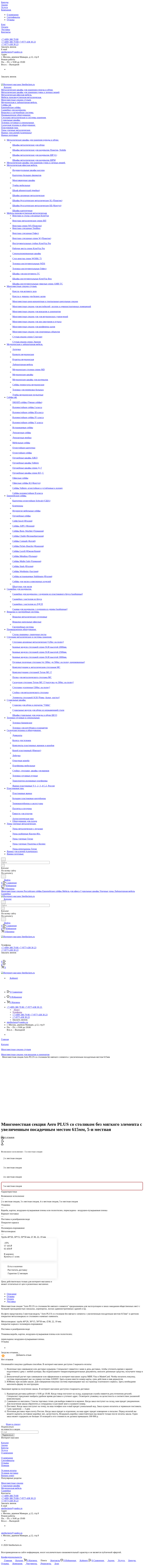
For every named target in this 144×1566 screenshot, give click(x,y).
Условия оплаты (9, 1470)
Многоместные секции (12, 1483)
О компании (13, 14)
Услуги (4, 1450)
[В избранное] (2, 1139)
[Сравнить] (2, 1141)
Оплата (10, 1299)
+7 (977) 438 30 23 (9, 44)
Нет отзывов (8, 1137)
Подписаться (7, 1435)
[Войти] (2, 959)
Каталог (5, 1443)
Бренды (4, 1448)
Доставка (11, 1301)
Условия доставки (9, 1473)
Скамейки (6, 1490)
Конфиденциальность (11, 1557)
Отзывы (10, 20)
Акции (4, 1445)
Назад (16, 1009)
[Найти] (3, 876)
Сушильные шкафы (10, 1485)
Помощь (5, 1465)
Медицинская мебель (11, 1488)
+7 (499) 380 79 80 (9, 39)
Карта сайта (7, 1547)
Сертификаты (13, 17)
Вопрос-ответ (7, 1475)
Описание (11, 1294)
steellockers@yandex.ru (11, 52)
